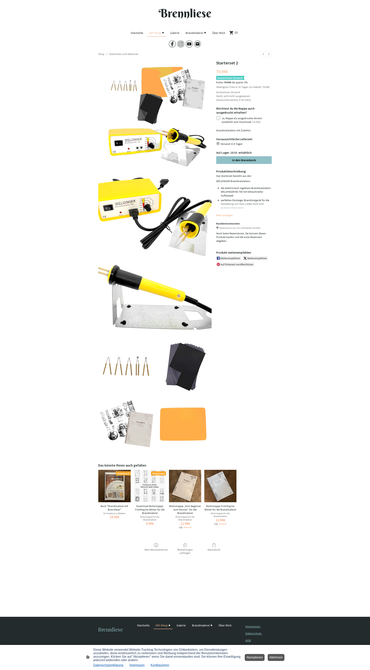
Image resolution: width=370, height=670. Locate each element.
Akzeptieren (254, 657)
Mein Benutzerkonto (156, 549)
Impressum (253, 626)
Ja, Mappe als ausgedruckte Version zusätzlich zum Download (242, 120)
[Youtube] (189, 44)
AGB (248, 640)
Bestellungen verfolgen (185, 551)
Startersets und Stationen (124, 54)
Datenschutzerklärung (108, 665)
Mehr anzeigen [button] (224, 215)
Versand (235, 92)
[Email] (197, 44)
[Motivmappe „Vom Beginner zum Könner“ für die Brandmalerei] (185, 486)
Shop (101, 54)
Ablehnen (276, 657)
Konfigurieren (160, 665)
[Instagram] (180, 44)
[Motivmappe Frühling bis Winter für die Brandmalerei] (220, 486)
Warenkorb (214, 549)
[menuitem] (263, 54)
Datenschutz (253, 633)
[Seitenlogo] (185, 24)
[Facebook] (172, 44)
